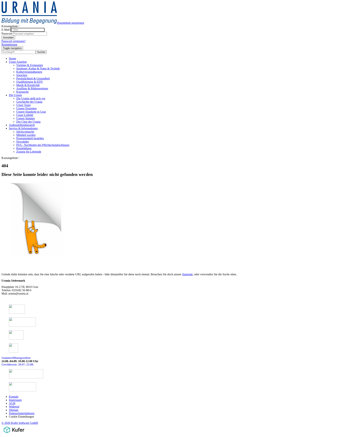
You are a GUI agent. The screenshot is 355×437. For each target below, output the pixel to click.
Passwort (6, 33)
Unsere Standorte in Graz (31, 111)
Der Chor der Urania (28, 121)
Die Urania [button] (15, 95)
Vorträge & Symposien (29, 65)
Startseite (187, 274)
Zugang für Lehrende (28, 151)
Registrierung (9, 44)
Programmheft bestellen (30, 138)
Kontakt (13, 396)
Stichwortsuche (25, 131)
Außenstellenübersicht (22, 125)
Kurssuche (22, 91)
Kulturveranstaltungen (29, 71)
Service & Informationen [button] (23, 128)
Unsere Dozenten (26, 108)
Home (12, 58)
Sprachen (21, 75)
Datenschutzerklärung (21, 413)
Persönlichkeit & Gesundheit (33, 78)
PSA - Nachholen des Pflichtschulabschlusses (42, 145)
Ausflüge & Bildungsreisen (32, 88)
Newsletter (22, 141)
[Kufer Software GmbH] (13, 433)
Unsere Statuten (25, 118)
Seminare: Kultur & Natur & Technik (38, 68)
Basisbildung (23, 148)
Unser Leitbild (24, 115)
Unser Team (23, 105)
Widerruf (14, 406)
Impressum (15, 400)
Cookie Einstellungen (21, 416)
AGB (12, 403)
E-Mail (5, 29)
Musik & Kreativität (28, 85)
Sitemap (13, 410)
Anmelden (8, 37)
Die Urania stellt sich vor (30, 98)
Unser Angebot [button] (18, 61)
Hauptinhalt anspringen (70, 22)
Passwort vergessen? (13, 41)
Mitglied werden (26, 135)
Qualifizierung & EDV (29, 81)
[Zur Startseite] (29, 22)
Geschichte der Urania (29, 101)
